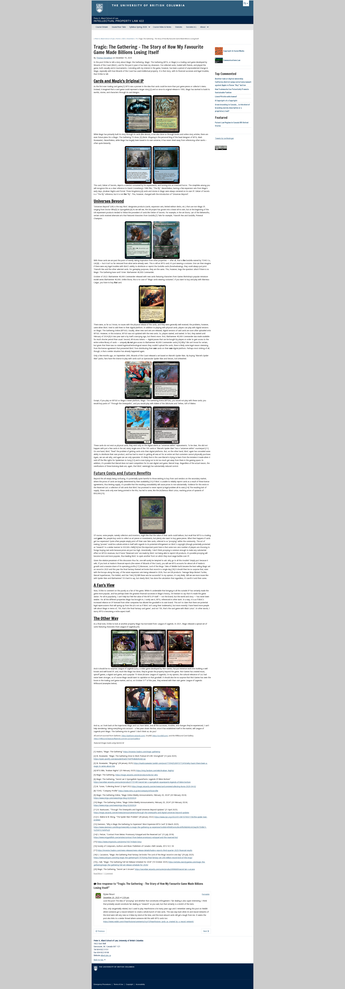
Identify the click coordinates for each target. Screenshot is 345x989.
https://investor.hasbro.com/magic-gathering (141, 752)
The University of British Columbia (99, 8)
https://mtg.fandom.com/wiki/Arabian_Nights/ (155, 770)
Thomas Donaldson (104, 58)
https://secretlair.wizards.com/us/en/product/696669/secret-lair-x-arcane (165, 869)
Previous (101, 931)
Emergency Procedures (102, 984)
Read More (98, 873)
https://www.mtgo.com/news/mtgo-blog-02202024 (115, 798)
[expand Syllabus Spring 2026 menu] (149, 27)
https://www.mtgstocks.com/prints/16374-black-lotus (119, 842)
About (202, 27)
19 (136, 39)
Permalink (205, 894)
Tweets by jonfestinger (224, 138)
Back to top (99, 960)
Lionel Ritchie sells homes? (226, 96)
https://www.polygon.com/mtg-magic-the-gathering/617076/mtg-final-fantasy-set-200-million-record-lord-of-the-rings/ (143, 858)
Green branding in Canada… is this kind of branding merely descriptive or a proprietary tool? (232, 107)
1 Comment (108, 873)
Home (118, 39)
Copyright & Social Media (233, 51)
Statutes (178, 27)
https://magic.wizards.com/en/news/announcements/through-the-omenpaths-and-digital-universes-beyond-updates (141, 813)
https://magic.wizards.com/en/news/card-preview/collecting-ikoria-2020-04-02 (164, 786)
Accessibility (140, 984)
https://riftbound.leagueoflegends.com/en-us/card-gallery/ (117, 739)
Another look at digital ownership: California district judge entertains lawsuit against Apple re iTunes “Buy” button (233, 82)
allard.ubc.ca (106, 955)
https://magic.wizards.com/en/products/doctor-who (136, 775)
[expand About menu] (207, 27)
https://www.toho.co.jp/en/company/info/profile (138, 791)
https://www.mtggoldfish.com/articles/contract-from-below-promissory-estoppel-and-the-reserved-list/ (136, 837)
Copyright (129, 984)
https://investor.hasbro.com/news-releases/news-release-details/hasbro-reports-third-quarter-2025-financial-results (144, 850)
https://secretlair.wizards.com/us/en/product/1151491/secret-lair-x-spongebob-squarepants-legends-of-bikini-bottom (142, 782)
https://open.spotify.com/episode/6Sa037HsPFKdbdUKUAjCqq (120, 759)
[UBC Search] (246, 3)
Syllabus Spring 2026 (138, 27)
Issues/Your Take (119, 27)
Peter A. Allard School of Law (104, 39)
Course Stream (102, 27)
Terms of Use (118, 984)
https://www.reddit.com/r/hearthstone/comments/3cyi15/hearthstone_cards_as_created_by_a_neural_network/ (148, 921)
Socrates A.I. (191, 27)
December (130, 39)
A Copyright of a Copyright (226, 100)
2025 (123, 39)
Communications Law (231, 60)
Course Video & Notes (162, 27)
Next (205, 931)
